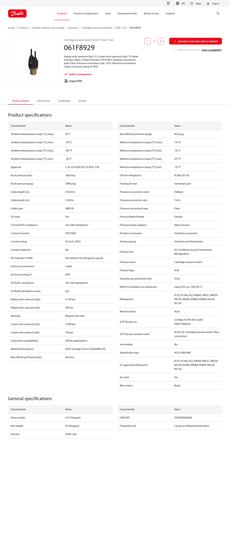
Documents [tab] (43, 100)
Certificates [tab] (64, 100)
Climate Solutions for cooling (48, 27)
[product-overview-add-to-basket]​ (198, 41)
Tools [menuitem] (108, 13)
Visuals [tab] (82, 100)
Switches (73, 27)
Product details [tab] (20, 100)
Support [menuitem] (170, 13)
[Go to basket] (168, 3)
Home (11, 27)
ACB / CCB (120, 27)
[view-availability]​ (211, 50)
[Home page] (17, 13)
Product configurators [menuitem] (86, 13)
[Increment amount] (160, 41)
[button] (180, 3)
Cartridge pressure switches (96, 27)
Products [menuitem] (62, 13)
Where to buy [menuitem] (151, 13)
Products (23, 27)
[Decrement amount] (147, 41)
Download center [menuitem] (127, 13)
